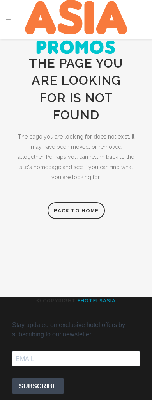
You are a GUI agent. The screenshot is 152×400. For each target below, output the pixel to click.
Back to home (76, 210)
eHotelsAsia (97, 301)
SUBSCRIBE (38, 386)
